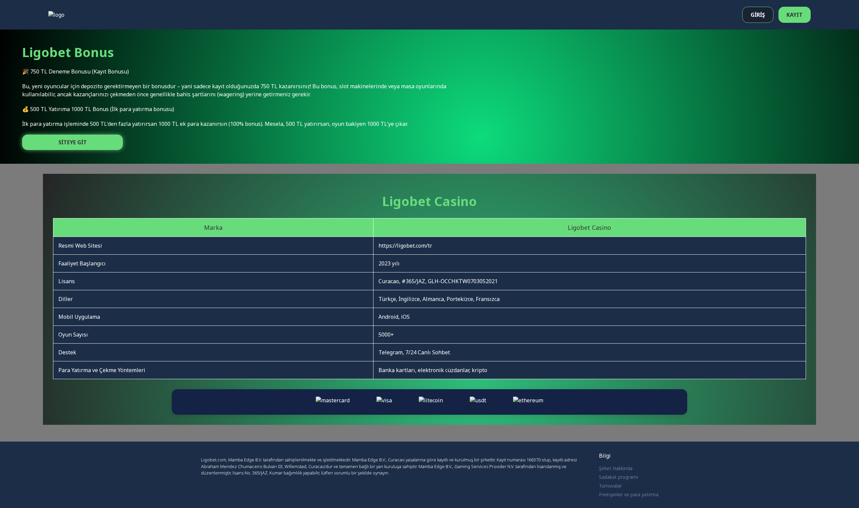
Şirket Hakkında (616, 468)
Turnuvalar (610, 485)
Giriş (758, 14)
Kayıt (795, 14)
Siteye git (72, 142)
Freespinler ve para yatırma (628, 494)
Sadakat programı (618, 477)
